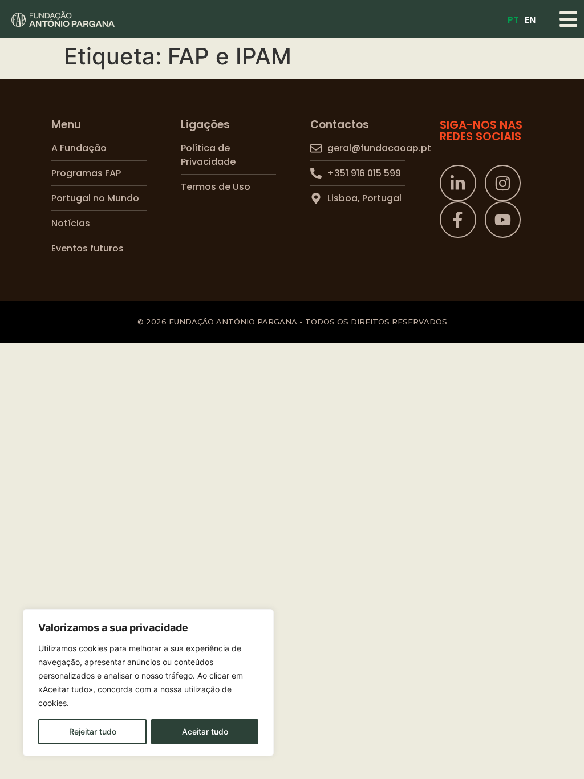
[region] (148, 682)
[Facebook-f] (458, 219)
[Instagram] (503, 183)
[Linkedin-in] (458, 183)
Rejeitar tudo (92, 731)
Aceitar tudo (205, 731)
